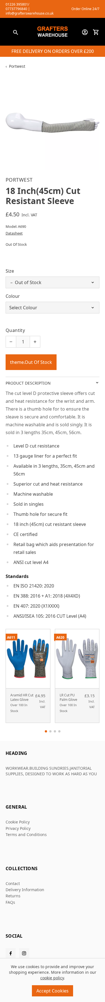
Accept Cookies (52, 991)
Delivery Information (25, 889)
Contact (13, 883)
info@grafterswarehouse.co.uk (29, 13)
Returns (13, 895)
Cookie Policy (18, 822)
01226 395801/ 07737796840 (17, 6)
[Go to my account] (84, 32)
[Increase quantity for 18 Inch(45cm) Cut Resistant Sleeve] (35, 342)
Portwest (17, 66)
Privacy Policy (18, 828)
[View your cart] (96, 32)
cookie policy (52, 977)
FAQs (10, 902)
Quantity (15, 330)
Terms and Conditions (26, 834)
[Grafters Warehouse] (52, 32)
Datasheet (14, 233)
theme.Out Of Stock (31, 362)
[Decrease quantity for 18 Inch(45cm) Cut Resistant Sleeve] (11, 342)
